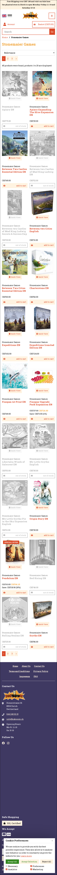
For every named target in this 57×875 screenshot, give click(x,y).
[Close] (52, 840)
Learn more (26, 856)
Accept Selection (29, 861)
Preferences (38, 866)
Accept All (12, 861)
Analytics (12, 869)
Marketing (38, 869)
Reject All (46, 861)
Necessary (13, 866)
